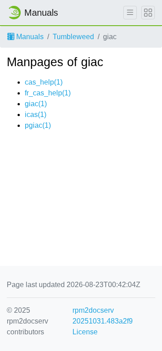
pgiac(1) (38, 125)
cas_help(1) (44, 82)
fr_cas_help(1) (48, 93)
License (85, 332)
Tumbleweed (73, 36)
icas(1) (35, 114)
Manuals (29, 36)
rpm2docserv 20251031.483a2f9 (102, 315)
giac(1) (36, 104)
